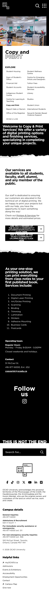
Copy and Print (12, 105)
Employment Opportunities (15, 577)
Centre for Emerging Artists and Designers (36, 78)
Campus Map (11, 584)
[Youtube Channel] (29, 482)
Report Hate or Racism (15, 109)
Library (30, 93)
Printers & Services (26, 215)
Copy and (17, 52)
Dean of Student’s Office (13, 78)
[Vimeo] (41, 482)
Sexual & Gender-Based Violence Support (37, 114)
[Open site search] (37, 6)
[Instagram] (24, 401)
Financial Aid (11, 83)
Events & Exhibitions (12, 570)
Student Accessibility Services (36, 88)
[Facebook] (7, 482)
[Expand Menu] (44, 6)
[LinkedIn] (35, 482)
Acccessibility (9, 573)
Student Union (33, 105)
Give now (7, 588)
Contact (6, 580)
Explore (10, 67)
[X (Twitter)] (23, 482)
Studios (30, 99)
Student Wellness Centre (34, 73)
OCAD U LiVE (12, 119)
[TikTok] (12, 482)
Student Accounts (13, 87)
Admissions (8, 566)
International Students (36, 109)
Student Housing (13, 72)
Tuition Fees (32, 83)
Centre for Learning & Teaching (15, 100)
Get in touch (8, 522)
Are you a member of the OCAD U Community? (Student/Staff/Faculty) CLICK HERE (21, 229)
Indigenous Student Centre (14, 94)
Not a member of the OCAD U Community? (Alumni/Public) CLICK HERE (21, 237)
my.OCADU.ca (11, 562)
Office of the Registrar (15, 113)
